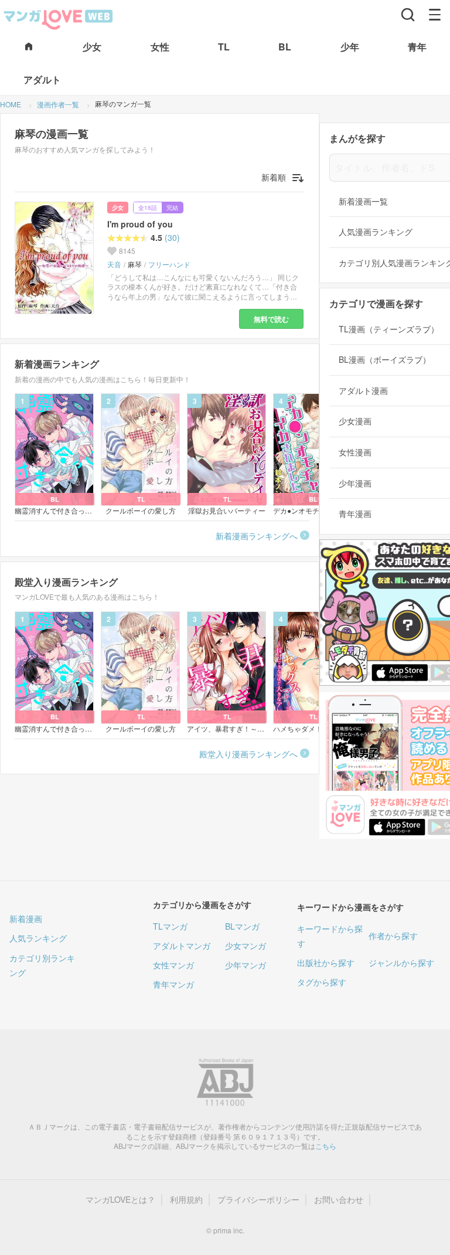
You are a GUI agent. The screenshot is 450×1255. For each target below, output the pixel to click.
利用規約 (186, 1199)
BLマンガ (242, 926)
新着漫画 (25, 918)
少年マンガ (245, 965)
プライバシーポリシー (258, 1199)
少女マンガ (245, 945)
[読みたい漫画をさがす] (408, 15)
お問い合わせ (338, 1199)
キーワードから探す (330, 936)
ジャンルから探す (401, 962)
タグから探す (321, 982)
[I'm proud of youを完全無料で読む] (56, 258)
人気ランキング (38, 938)
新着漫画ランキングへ (257, 536)
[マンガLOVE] (58, 18)
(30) (172, 237)
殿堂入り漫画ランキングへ (248, 754)
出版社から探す (325, 962)
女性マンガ (173, 965)
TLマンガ (170, 926)
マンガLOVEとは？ (120, 1199)
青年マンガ (173, 984)
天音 (114, 264)
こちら (325, 1146)
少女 (118, 207)
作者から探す (393, 935)
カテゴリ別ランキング (42, 965)
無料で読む (271, 319)
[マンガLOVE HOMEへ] (28, 47)
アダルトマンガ (181, 945)
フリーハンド (169, 264)
